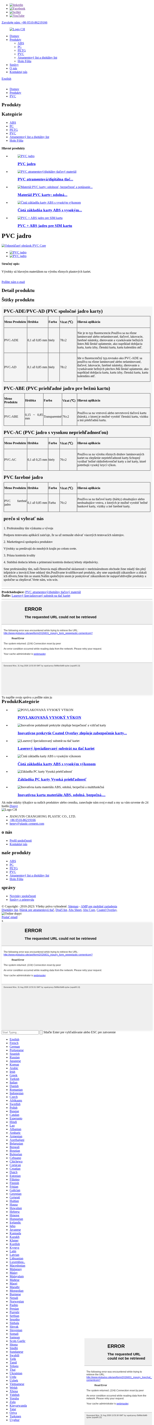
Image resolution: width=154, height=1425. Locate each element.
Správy (14, 64)
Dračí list (61, 910)
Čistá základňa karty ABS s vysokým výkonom (57, 764)
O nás (13, 68)
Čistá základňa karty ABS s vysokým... (50, 210)
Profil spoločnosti (21, 840)
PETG (22, 50)
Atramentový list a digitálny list (37, 57)
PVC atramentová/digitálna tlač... (45, 179)
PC (20, 46)
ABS (21, 43)
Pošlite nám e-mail (13, 282)
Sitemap (73, 906)
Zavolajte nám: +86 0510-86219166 (24, 22)
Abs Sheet (74, 910)
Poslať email (9, 917)
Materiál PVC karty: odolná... (42, 195)
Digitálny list (10, 910)
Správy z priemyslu (22, 899)
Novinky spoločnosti (23, 896)
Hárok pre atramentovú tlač (36, 910)
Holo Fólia (24, 61)
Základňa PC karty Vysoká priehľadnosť (52, 779)
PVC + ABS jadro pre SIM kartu (45, 226)
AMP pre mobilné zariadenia (99, 906)
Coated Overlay (107, 910)
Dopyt (14, 806)
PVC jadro (27, 164)
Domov (14, 36)
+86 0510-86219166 (23, 820)
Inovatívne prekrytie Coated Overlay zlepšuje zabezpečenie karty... (72, 733)
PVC (21, 54)
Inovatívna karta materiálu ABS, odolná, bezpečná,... (61, 795)
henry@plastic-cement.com (27, 823)
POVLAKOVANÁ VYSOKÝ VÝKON (49, 717)
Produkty (15, 39)
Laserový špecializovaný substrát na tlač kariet (41, 595)
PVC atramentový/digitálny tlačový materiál (53, 592)
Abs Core (89, 910)
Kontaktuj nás (18, 72)
